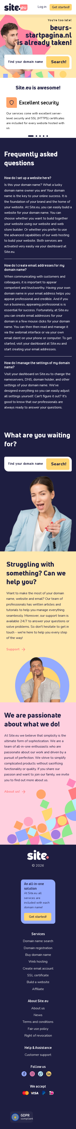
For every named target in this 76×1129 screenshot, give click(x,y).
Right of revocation (38, 1035)
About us (38, 1008)
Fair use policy (38, 1028)
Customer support (38, 1054)
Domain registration (38, 948)
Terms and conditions (38, 1021)
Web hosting (38, 961)
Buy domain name (38, 954)
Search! (58, 62)
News (38, 1015)
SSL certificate (38, 975)
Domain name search (38, 941)
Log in (42, 6)
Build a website (38, 982)
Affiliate (38, 989)
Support (13, 649)
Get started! (60, 7)
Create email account (38, 968)
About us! (12, 791)
